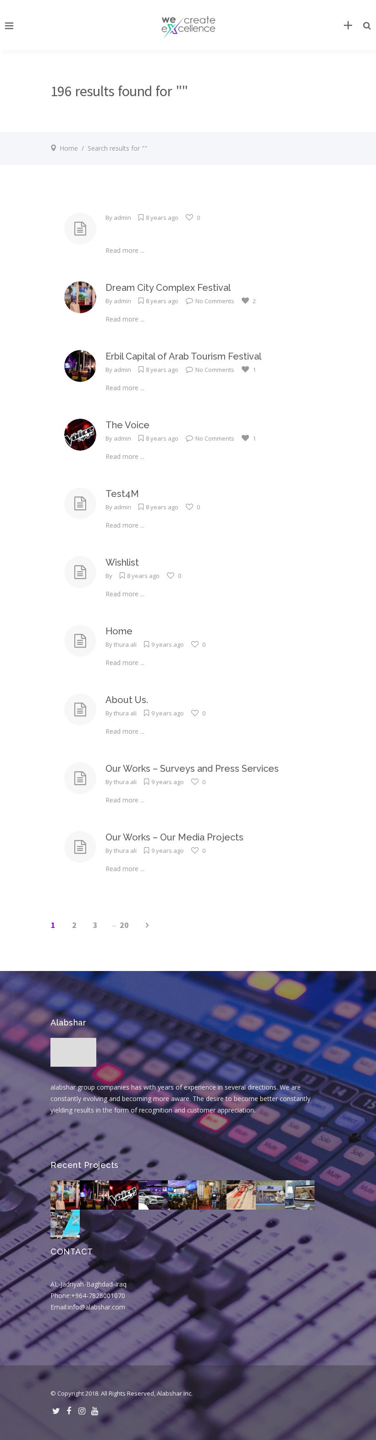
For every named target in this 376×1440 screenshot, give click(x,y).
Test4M (122, 493)
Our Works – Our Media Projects (174, 837)
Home (69, 148)
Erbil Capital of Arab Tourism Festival (183, 356)
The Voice (127, 425)
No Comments (214, 301)
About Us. (126, 699)
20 (124, 925)
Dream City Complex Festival (168, 287)
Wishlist (122, 562)
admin (122, 217)
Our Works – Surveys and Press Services (192, 768)
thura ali (125, 644)
